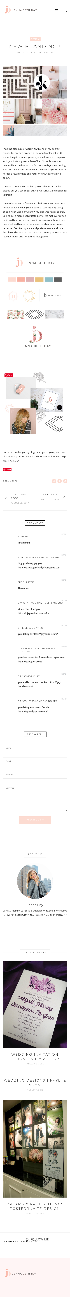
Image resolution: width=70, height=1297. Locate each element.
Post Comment (35, 820)
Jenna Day (47, 52)
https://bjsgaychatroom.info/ (33, 613)
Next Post (51, 494)
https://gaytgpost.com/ (30, 661)
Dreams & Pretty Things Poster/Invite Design (35, 1206)
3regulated (26, 582)
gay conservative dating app (38, 701)
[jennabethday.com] (21, 9)
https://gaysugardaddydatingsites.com (39, 567)
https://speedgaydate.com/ (33, 711)
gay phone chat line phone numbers (36, 649)
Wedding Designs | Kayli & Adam (35, 1082)
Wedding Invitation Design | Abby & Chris (35, 1056)
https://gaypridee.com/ (45, 634)
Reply (64, 534)
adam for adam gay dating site (39, 557)
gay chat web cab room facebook (41, 602)
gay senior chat (29, 676)
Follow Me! (40, 1239)
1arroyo (23, 536)
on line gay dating (30, 628)
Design (35, 39)
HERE (48, 190)
